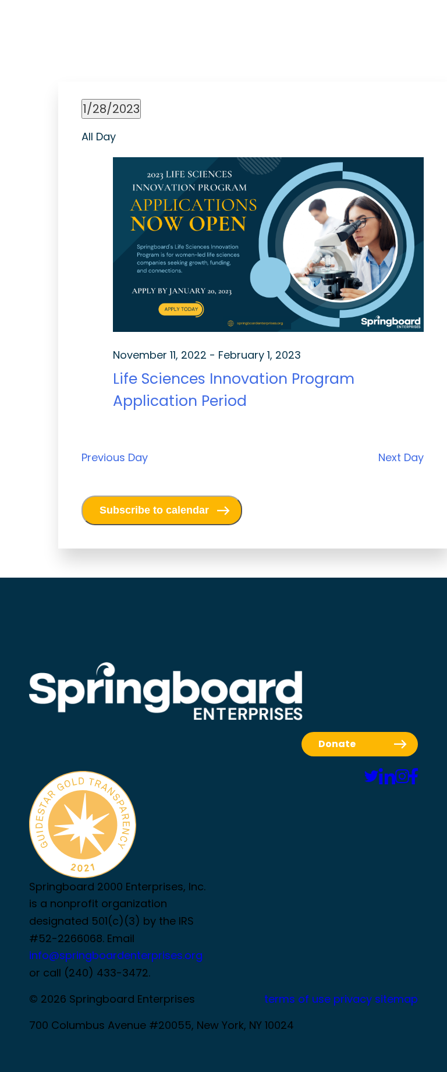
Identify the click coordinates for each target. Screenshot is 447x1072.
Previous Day (114, 457)
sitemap (396, 999)
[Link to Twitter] (371, 777)
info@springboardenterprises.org (116, 955)
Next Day (401, 457)
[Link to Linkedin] (387, 777)
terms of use (297, 999)
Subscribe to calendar (154, 510)
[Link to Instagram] (402, 777)
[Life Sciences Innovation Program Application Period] (268, 247)
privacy (353, 999)
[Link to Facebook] (413, 777)
